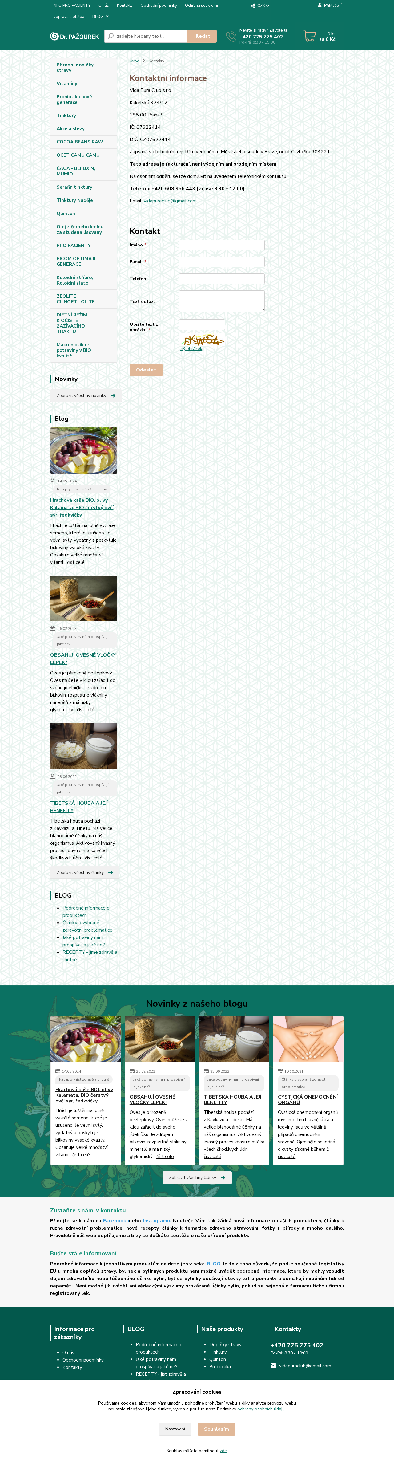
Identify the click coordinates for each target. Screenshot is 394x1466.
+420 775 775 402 (261, 36)
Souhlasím (216, 1429)
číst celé (76, 562)
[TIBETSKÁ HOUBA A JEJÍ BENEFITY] (84, 747)
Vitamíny (67, 84)
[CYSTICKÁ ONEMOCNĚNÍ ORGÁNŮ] (308, 1039)
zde (223, 1451)
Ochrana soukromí (201, 5)
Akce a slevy (71, 129)
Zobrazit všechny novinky (81, 396)
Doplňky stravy (225, 1345)
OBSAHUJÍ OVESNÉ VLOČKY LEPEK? (83, 659)
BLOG (97, 16)
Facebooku (116, 1220)
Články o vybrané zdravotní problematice (305, 1083)
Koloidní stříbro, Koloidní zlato (75, 280)
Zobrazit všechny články (80, 872)
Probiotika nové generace (74, 99)
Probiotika (220, 1367)
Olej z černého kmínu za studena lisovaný (80, 229)
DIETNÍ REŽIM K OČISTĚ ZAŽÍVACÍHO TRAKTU (72, 323)
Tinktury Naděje (75, 200)
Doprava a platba (68, 16)
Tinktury (66, 115)
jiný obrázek (190, 349)
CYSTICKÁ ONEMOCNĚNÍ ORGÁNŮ (308, 1100)
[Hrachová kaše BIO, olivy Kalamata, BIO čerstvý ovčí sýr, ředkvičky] (84, 451)
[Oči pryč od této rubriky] (82, 1367)
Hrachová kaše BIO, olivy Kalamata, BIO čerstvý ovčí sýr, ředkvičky (82, 507)
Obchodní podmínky (159, 5)
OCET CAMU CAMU (78, 155)
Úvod (134, 61)
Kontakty (125, 5)
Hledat (201, 36)
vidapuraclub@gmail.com (170, 201)
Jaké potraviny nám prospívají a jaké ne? (84, 640)
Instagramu (156, 1220)
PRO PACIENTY (74, 245)
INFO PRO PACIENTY (71, 5)
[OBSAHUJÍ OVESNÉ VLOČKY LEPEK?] (84, 599)
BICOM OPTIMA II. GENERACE (77, 261)
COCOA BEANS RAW (80, 142)
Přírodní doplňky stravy (75, 67)
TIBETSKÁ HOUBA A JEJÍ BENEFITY (79, 807)
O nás (103, 5)
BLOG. (214, 1263)
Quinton (66, 213)
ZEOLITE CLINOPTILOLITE (76, 299)
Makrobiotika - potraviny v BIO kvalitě (74, 350)
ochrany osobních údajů (261, 1409)
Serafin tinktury (74, 187)
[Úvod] (74, 36)
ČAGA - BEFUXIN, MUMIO (76, 171)
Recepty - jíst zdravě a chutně (82, 489)
